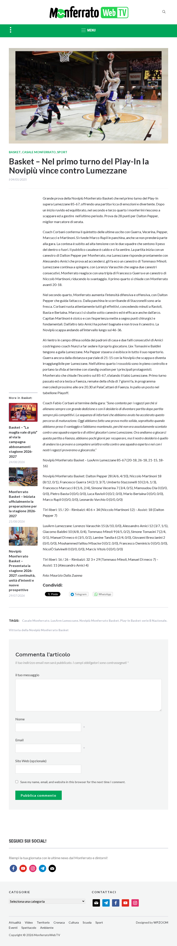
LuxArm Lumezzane (64, 620)
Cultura (74, 922)
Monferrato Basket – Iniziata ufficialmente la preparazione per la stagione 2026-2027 (23, 504)
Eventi (13, 927)
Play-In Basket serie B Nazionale (143, 620)
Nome (20, 719)
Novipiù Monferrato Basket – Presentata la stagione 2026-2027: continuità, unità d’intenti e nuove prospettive (22, 570)
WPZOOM (160, 922)
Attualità (15, 922)
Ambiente (47, 927)
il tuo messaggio (27, 675)
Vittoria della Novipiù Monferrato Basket (39, 630)
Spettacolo (28, 927)
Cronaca (59, 922)
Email (19, 740)
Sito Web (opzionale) (30, 761)
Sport (62, 152)
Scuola (87, 922)
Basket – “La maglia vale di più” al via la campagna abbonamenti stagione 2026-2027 (23, 441)
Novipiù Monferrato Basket (99, 620)
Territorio (43, 922)
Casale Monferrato (39, 152)
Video (29, 922)
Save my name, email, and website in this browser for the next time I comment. (72, 782)
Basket (15, 152)
